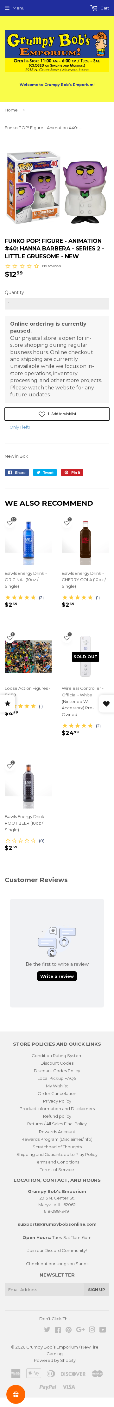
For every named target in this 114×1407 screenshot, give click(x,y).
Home (11, 109)
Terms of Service (57, 1169)
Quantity (14, 292)
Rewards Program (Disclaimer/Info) (57, 1139)
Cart (104, 7)
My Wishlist (57, 1085)
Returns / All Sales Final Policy (57, 1123)
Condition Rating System (57, 1055)
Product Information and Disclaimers (57, 1108)
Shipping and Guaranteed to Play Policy (57, 1154)
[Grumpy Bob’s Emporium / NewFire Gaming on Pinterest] (68, 1330)
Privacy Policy (57, 1100)
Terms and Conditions (57, 1161)
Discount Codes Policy (57, 1070)
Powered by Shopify (55, 1360)
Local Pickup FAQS (57, 1078)
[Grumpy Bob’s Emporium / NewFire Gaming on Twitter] (47, 1330)
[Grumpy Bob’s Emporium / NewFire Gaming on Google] (80, 1330)
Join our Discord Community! (57, 1250)
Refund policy (57, 1116)
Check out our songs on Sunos (57, 1263)
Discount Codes (57, 1063)
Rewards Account (57, 1131)
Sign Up (96, 1289)
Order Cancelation (57, 1093)
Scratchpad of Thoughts (57, 1146)
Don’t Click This (54, 1318)
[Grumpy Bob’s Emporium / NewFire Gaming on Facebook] (57, 1330)
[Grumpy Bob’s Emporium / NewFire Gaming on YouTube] (102, 1330)
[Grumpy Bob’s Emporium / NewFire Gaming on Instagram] (92, 1330)
